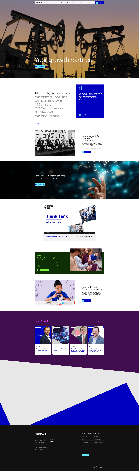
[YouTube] (101, 467)
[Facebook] (96, 467)
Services (63, 2)
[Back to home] (39, 2)
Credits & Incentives (39, 442)
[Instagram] (103, 467)
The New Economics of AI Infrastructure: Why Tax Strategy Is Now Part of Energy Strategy (78, 350)
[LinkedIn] (94, 467)
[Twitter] (98, 467)
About (68, 2)
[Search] (92, 3)
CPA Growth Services (39, 444)
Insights (73, 2)
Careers (78, 2)
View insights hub (99, 321)
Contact (83, 2)
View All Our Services (39, 123)
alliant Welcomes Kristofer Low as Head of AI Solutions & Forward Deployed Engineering (96, 350)
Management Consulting (40, 440)
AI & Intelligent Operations (41, 447)
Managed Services (39, 449)
